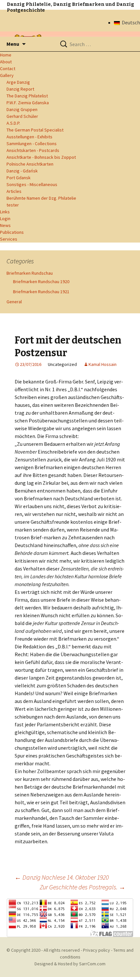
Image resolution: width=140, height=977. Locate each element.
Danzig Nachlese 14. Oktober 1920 (62, 877)
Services (8, 239)
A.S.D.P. (13, 123)
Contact (7, 68)
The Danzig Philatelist (27, 96)
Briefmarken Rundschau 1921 (41, 291)
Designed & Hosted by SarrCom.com (70, 964)
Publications (12, 232)
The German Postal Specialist (35, 130)
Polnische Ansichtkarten (30, 164)
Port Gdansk (19, 178)
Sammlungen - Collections (32, 143)
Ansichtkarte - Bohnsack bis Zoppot (41, 157)
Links (5, 212)
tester (13, 205)
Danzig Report (20, 89)
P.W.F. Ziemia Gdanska (28, 103)
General (14, 302)
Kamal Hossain (103, 364)
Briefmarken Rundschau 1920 (41, 281)
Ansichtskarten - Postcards (33, 150)
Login (5, 218)
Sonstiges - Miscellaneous (32, 184)
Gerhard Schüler (22, 116)
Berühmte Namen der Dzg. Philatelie (41, 198)
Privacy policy (96, 950)
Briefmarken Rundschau (30, 273)
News (5, 225)
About (6, 62)
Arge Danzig (18, 82)
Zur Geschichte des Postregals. (82, 887)
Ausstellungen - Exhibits (29, 137)
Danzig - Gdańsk (22, 171)
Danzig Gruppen (22, 109)
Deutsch (130, 22)
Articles (14, 191)
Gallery (7, 75)
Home (5, 55)
